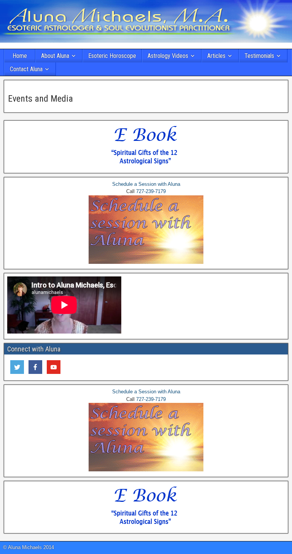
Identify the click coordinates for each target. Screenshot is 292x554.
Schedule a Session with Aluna (146, 184)
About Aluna (55, 55)
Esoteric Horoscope (112, 55)
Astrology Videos (168, 55)
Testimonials (259, 55)
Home (20, 55)
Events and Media (40, 98)
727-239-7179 (151, 191)
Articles (216, 55)
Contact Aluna (26, 69)
